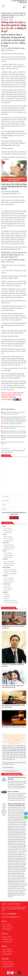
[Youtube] (15, 973)
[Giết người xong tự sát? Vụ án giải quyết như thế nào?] (14, 618)
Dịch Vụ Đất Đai (8, 553)
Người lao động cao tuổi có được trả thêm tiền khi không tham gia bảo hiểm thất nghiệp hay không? (14, 437)
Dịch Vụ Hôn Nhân (8, 561)
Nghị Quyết (7, 596)
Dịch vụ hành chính (9, 545)
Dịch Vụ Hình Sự (8, 536)
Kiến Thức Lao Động (9, 580)
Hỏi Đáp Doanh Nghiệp (10, 573)
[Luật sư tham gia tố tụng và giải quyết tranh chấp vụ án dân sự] (14, 677)
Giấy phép (5, 592)
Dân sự (4, 526)
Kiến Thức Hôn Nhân (9, 563)
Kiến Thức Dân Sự (8, 530)
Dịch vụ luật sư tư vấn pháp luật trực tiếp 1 (13, 727)
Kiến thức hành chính (9, 547)
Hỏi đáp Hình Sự (8, 540)
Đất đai (4, 551)
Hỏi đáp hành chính (9, 549)
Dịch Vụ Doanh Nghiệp (10, 569)
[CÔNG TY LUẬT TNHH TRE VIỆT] (23, 6)
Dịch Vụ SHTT (7, 586)
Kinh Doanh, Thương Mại (10, 600)
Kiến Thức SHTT (8, 588)
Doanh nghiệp (6, 567)
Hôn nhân (5, 559)
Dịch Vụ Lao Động (8, 578)
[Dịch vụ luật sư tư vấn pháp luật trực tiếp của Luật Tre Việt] (14, 697)
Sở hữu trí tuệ (6, 584)
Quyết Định (6, 594)
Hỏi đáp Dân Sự (8, 532)
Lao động (4, 575)
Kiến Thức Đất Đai (8, 555)
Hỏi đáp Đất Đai (8, 557)
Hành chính (5, 542)
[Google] (12, 973)
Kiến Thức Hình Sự (8, 538)
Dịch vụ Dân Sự (8, 528)
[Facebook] (8, 973)
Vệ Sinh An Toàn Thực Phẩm (11, 602)
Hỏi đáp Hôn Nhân (8, 565)
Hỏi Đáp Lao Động (8, 582)
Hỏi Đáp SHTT (7, 590)
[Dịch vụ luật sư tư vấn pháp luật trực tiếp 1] (14, 718)
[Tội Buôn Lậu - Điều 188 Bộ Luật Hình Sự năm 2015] (14, 647)
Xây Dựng (6, 598)
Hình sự (4, 534)
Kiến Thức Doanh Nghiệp (10, 571)
